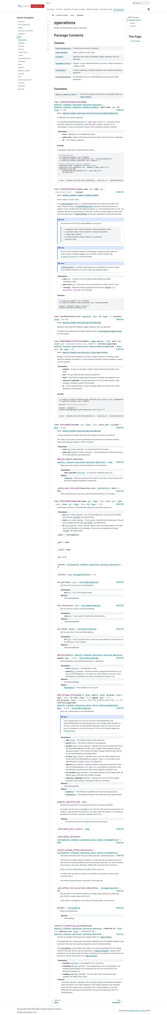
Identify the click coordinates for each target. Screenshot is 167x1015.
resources (21, 83)
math (19, 76)
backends (21, 21)
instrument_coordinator (25, 31)
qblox (20, 37)
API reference (119, 9)
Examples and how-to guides (74, 9)
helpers (20, 27)
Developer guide (106, 9)
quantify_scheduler (62, 15)
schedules (21, 43)
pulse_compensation (24, 80)
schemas (21, 46)
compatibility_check (24, 58)
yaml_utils (21, 89)
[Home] (52, 15)
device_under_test (24, 24)
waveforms (21, 86)
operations (21, 34)
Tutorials (59, 9)
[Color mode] (149, 9)
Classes (132, 23)
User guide (50, 9)
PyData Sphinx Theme (137, 1011)
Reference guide (93, 9)
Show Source (136, 41)
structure (21, 49)
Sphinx (30, 1012)
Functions (133, 26)
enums (20, 64)
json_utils (21, 73)
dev (48, 3)
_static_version (23, 52)
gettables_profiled (24, 70)
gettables (21, 67)
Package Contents (134, 20)
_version (20, 55)
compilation (22, 61)
